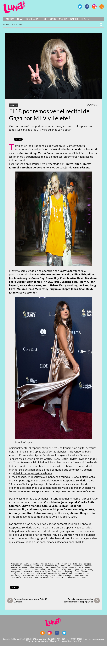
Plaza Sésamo (28, 575)
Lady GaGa (56, 571)
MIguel (15, 573)
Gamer (74, 19)
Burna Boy (38, 565)
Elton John (62, 567)
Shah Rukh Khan (31, 577)
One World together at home (60, 573)
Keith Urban (27, 571)
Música (63, 19)
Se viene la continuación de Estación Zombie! (31, 600)
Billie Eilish (77, 564)
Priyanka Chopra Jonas (45, 575)
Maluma (85, 571)
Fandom (9, 19)
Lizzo (77, 571)
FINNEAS (73, 567)
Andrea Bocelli (47, 564)
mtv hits (30, 573)
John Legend (80, 569)
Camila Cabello (51, 565)
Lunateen (14, 7)
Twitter (80, 6)
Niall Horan (41, 573)
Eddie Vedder (50, 567)
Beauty (85, 19)
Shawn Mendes (46, 577)
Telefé (83, 577)
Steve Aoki (59, 577)
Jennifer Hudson (38, 569)
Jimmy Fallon (53, 569)
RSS (101, 6)
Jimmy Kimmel (67, 569)
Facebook (87, 6)
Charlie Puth (65, 565)
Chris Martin (77, 565)
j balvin (27, 569)
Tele (43, 19)
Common (23, 567)
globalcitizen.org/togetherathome (32, 473)
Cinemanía (32, 19)
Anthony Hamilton (63, 564)
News (20, 19)
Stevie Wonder (73, 577)
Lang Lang (68, 571)
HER (81, 567)
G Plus (94, 6)
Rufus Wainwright (65, 575)
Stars (53, 19)
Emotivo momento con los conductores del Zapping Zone (78, 600)
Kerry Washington (42, 571)
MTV (23, 573)
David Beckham (36, 567)
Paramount (79, 573)
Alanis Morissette (31, 564)
